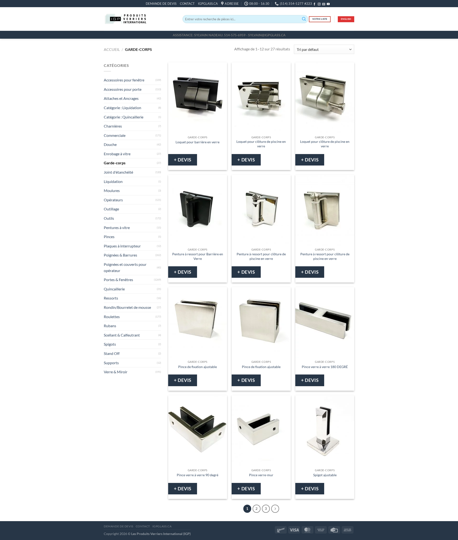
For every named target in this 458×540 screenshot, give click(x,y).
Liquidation (113, 181)
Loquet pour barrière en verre (197, 142)
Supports (111, 362)
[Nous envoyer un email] (323, 4)
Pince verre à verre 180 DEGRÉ (325, 367)
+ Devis (182, 159)
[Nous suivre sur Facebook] (314, 4)
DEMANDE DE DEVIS (161, 3)
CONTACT (187, 3)
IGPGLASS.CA (208, 3)
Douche (110, 144)
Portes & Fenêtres (118, 280)
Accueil (112, 49)
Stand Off (112, 353)
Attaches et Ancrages (121, 98)
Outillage (111, 209)
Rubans (110, 326)
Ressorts (111, 298)
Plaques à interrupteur (122, 246)
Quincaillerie (114, 289)
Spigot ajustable (325, 475)
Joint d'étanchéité (118, 172)
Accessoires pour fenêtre (124, 80)
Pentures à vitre (117, 227)
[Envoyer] (304, 19)
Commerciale (114, 135)
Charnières (113, 126)
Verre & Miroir (115, 372)
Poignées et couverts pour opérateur (125, 267)
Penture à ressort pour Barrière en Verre (197, 256)
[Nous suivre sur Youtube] (328, 4)
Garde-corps (114, 163)
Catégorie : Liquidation (122, 107)
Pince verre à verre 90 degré (197, 475)
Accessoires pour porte (122, 89)
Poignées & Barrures (120, 255)
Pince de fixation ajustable (197, 367)
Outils (109, 218)
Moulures (112, 190)
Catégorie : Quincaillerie (123, 117)
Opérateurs (113, 200)
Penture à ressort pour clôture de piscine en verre (261, 256)
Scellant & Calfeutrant (122, 335)
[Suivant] (275, 509)
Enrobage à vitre (117, 153)
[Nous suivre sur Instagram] (319, 4)
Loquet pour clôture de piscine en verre (261, 143)
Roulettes (112, 316)
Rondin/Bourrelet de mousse (127, 307)
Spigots (110, 344)
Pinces (109, 237)
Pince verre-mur (261, 475)
